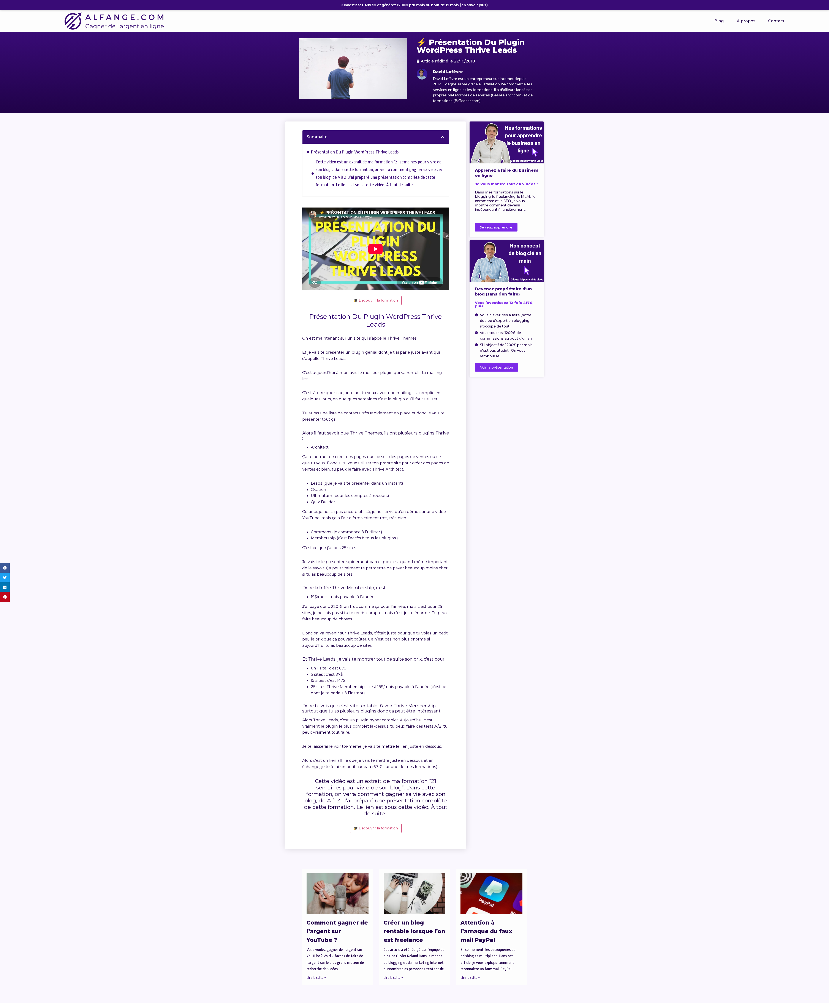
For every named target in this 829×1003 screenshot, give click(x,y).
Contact (776, 21)
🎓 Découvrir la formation (376, 300)
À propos (746, 21)
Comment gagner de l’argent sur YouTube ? (337, 931)
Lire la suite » (316, 978)
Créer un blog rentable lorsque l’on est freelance (414, 931)
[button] (5, 568)
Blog (719, 21)
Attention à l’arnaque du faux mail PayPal (486, 931)
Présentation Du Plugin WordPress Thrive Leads (355, 152)
